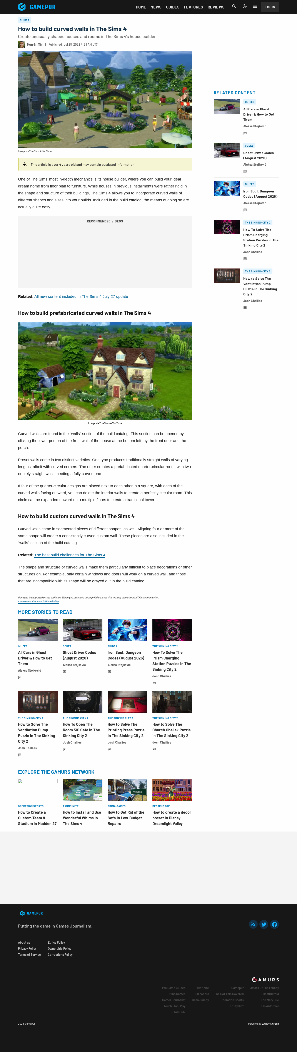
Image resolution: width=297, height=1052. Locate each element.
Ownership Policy (59, 948)
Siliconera (202, 994)
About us (24, 942)
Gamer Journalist (173, 1000)
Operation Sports (232, 1000)
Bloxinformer (270, 1006)
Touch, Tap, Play (174, 1006)
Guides (173, 7)
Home (141, 7)
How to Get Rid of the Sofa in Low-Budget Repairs (126, 818)
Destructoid (271, 994)
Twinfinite (202, 988)
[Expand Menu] (255, 6)
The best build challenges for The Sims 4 (69, 555)
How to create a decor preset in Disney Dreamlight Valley (171, 818)
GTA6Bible (178, 1012)
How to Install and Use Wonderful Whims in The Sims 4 (82, 818)
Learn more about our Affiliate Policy (38, 601)
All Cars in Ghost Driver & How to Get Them (35, 658)
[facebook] (274, 924)
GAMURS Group (270, 1023)
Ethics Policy (56, 942)
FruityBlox (237, 1006)
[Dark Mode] (244, 6)
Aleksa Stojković (29, 670)
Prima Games (176, 994)
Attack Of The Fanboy (264, 988)
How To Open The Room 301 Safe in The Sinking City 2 (81, 730)
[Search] (234, 6)
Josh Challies (161, 676)
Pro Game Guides (173, 988)
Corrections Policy (60, 954)
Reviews (216, 7)
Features (193, 7)
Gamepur (237, 988)
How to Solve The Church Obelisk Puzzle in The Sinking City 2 (171, 730)
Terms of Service (29, 954)
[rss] (253, 924)
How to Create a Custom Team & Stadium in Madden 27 (37, 818)
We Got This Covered (229, 994)
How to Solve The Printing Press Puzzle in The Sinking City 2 (126, 730)
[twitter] (264, 924)
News (156, 7)
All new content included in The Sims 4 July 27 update (81, 296)
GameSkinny (200, 1000)
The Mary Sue (270, 1000)
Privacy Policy (27, 948)
